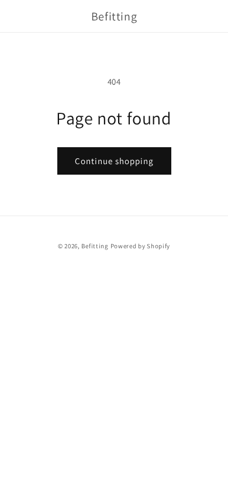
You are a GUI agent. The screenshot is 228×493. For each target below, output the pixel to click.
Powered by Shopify (140, 246)
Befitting (94, 246)
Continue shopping (114, 160)
